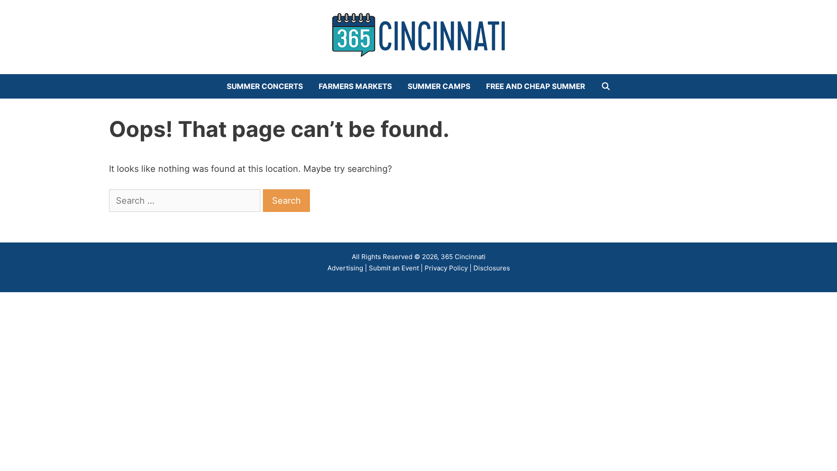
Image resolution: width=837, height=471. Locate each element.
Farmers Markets (355, 86)
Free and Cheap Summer (535, 86)
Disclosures (491, 268)
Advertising (345, 268)
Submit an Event (394, 268)
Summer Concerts (265, 86)
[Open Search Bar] (605, 86)
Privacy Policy (446, 268)
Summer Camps (439, 86)
